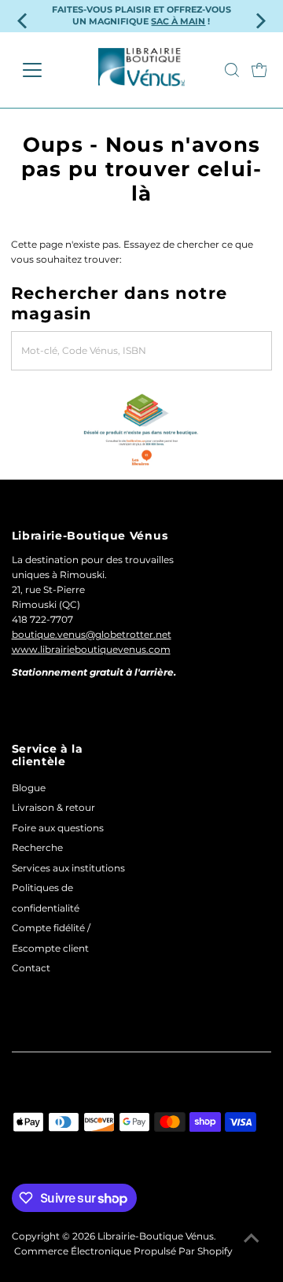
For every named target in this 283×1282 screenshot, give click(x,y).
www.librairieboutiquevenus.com (91, 649)
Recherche (37, 847)
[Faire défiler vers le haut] (251, 1238)
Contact (31, 968)
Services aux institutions (68, 868)
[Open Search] (232, 70)
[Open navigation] (42, 70)
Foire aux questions (58, 828)
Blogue (29, 788)
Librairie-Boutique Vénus (155, 1236)
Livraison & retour (53, 807)
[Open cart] (259, 70)
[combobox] (141, 350)
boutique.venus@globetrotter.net (91, 634)
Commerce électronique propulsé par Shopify (123, 1251)
